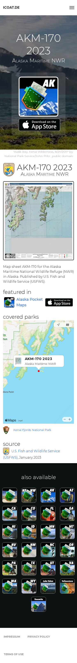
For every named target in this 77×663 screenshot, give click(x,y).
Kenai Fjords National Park (32, 430)
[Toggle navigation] (72, 7)
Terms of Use (14, 654)
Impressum (12, 636)
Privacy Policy (39, 636)
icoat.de (11, 8)
